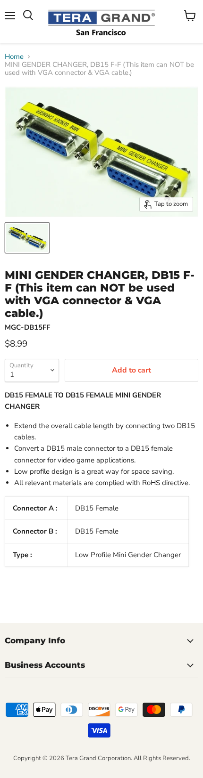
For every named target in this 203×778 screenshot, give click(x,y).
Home (14, 57)
